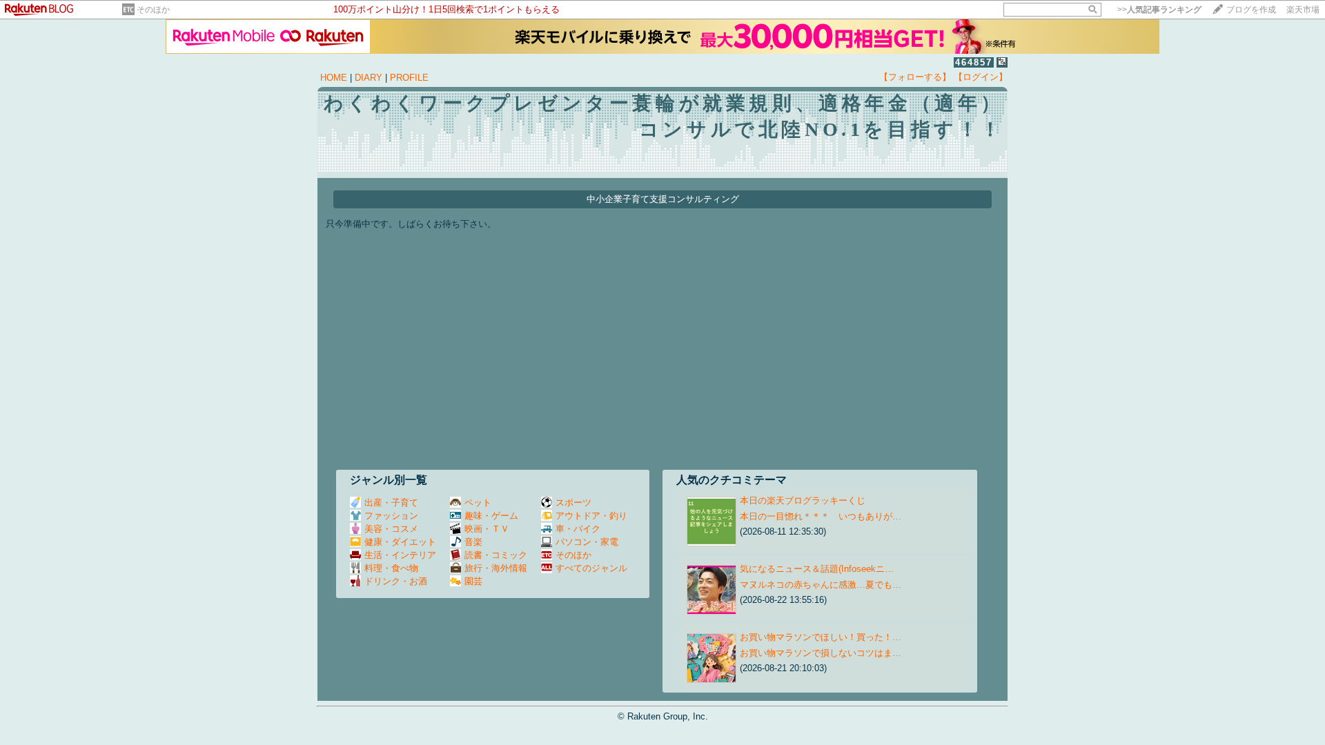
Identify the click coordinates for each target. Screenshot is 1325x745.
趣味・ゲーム (491, 515)
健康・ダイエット (400, 542)
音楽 (473, 542)
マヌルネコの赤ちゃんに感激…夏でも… (820, 584)
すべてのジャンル (591, 568)
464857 (973, 62)
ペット (477, 502)
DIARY (368, 77)
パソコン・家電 (587, 542)
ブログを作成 (1251, 9)
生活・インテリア (400, 555)
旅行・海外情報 (495, 568)
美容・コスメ (391, 529)
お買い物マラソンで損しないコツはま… (820, 653)
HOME (333, 77)
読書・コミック (495, 555)
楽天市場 (1302, 9)
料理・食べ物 (391, 568)
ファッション (391, 515)
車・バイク (578, 529)
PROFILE (409, 77)
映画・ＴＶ (486, 529)
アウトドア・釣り (591, 515)
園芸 (473, 581)
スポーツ (573, 502)
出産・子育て (391, 502)
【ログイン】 (981, 77)
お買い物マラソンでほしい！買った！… (820, 637)
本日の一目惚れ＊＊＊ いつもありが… (820, 516)
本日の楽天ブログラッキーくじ (802, 500)
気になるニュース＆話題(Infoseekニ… (817, 569)
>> (1159, 9)
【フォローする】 (915, 77)
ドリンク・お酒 (395, 581)
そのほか (153, 9)
